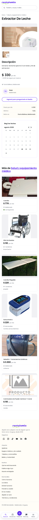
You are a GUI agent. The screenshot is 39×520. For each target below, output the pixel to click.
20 (18, 145)
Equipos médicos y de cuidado (11, 451)
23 (30, 145)
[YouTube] (17, 439)
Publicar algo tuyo (7, 468)
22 (26, 145)
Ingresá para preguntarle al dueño (19, 99)
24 (6, 149)
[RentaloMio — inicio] (9, 2)
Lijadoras (4, 448)
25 (10, 149)
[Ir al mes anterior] (29, 127)
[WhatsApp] (4, 439)
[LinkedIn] (21, 439)
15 (26, 141)
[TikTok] (13, 439)
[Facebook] (26, 439)
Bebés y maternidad (8, 457)
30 (30, 149)
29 (26, 149)
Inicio (3, 15)
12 (14, 141)
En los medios (6, 492)
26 (14, 149)
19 (14, 145)
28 (22, 149)
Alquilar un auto (7, 495)
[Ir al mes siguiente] (31, 127)
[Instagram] (8, 439)
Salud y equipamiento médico (16, 15)
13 (18, 141)
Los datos (5, 483)
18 (10, 145)
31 (6, 153)
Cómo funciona (7, 480)
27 (18, 149)
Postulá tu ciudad (7, 489)
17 (6, 145)
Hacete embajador (8, 471)
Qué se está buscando (9, 465)
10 (6, 141)
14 (22, 141)
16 (30, 141)
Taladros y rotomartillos (9, 454)
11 (10, 141)
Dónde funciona (7, 486)
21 (22, 145)
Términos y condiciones (9, 498)
